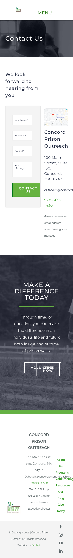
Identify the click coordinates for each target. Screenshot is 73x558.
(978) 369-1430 (40, 483)
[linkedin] (61, 551)
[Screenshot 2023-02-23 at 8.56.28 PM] (56, 110)
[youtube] (61, 543)
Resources (63, 485)
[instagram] (61, 535)
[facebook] (61, 526)
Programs (62, 472)
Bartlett (36, 545)
